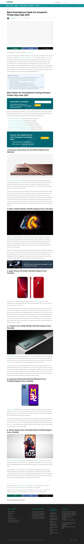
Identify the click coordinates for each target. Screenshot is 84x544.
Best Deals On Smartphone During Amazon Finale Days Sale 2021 (23, 77)
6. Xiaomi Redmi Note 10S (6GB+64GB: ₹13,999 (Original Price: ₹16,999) (23, 88)
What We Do (11, 513)
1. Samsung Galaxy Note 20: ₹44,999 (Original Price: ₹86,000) (22, 80)
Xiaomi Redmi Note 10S (15, 460)
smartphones (32, 491)
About (71, 540)
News (11, 5)
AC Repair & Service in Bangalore (69, 514)
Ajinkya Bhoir (13, 17)
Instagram (23, 485)
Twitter (27, 485)
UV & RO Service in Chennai (38, 518)
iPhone (14, 301)
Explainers (31, 5)
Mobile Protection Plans (54, 533)
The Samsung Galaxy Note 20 (14, 180)
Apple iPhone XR (30, 489)
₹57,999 (31, 356)
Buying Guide (23, 5)
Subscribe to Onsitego (13, 81)
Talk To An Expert (11, 518)
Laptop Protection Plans (54, 528)
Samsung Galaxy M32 (12, 491)
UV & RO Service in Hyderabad (38, 517)
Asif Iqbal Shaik (29, 52)
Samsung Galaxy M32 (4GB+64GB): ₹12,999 (19, 127)
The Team (10, 515)
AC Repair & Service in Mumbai (68, 511)
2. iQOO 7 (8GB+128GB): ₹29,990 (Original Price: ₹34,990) (21, 82)
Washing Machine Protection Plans (54, 519)
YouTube (33, 485)
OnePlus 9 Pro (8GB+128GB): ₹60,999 (18, 125)
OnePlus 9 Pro (47, 489)
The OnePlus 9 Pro (12, 356)
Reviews (16, 5)
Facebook (18, 485)
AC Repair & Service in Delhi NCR (69, 513)
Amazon (48, 57)
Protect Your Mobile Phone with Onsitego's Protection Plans (22, 78)
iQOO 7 (11, 237)
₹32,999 (37, 301)
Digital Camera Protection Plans (53, 525)
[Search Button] (76, 2)
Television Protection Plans (53, 522)
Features (11, 9)
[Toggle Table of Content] (41, 75)
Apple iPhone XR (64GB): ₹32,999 (17, 122)
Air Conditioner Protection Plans (53, 513)
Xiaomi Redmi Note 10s (41, 491)
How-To (37, 5)
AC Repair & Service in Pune (68, 515)
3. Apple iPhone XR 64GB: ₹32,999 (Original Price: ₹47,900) (21, 84)
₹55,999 (9, 362)
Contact (75, 540)
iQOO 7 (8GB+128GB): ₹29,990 (16, 120)
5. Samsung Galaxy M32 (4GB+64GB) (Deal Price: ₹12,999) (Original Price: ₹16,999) (26, 87)
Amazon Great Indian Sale (20, 489)
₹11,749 (16, 411)
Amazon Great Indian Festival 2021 (26, 57)
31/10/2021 (20, 17)
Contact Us (57, 2)
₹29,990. (25, 237)
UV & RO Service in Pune (37, 515)
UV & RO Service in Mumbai (38, 511)
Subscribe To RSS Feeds (13, 521)
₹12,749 (38, 460)
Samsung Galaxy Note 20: (15, 118)
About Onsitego (11, 511)
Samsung (11, 409)
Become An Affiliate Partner (14, 520)
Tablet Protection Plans (53, 530)
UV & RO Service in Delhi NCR (38, 513)
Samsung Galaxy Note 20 (23, 491)
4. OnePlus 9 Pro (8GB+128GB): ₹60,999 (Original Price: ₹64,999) (22, 85)
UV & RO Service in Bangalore (38, 514)
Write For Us (10, 516)
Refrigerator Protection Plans (53, 516)
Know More (45, 138)
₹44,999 (22, 182)
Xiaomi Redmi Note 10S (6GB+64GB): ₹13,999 (20, 129)
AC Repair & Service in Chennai (68, 519)
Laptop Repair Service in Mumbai (69, 522)
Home (7, 5)
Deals (37, 489)
